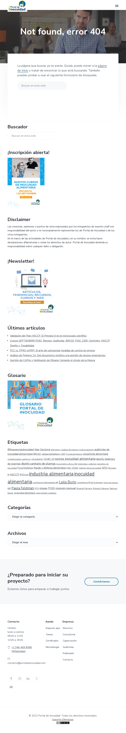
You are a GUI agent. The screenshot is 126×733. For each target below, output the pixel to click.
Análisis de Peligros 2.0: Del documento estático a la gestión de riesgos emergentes (57, 355)
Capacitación (70, 640)
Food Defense (25, 467)
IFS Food (24, 474)
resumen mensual (66, 488)
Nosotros (68, 628)
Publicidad (68, 653)
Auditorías (68, 647)
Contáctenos (101, 581)
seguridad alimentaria (24, 493)
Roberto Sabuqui (101, 488)
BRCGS (37, 454)
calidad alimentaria (51, 454)
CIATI (62, 454)
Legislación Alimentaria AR (45, 482)
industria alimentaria (51, 473)
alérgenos (56, 449)
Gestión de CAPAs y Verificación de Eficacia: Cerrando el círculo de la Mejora (52, 360)
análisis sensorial (86, 450)
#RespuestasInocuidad (21, 449)
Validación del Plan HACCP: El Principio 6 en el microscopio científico (48, 335)
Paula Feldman (22, 488)
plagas (43, 488)
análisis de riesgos (69, 449)
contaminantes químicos (19, 459)
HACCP (14, 474)
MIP (9, 488)
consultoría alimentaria (95, 454)
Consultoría (69, 634)
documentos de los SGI (66, 464)
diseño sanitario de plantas (38, 464)
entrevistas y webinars (87, 464)
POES (51, 488)
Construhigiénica (74, 454)
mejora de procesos (110, 482)
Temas (49, 634)
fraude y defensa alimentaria (50, 467)
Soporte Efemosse (62, 719)
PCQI (37, 488)
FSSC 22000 (72, 468)
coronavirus (37, 459)
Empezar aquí (53, 628)
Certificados (52, 640)
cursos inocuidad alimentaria (75, 459)
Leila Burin (67, 482)
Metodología (52, 647)
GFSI (104, 467)
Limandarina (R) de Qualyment (90, 482)
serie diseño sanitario (46, 493)
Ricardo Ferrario (84, 488)
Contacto (68, 659)
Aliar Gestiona (42, 449)
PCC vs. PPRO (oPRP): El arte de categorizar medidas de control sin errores (52, 350)
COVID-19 (48, 459)
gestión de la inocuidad (90, 468)
